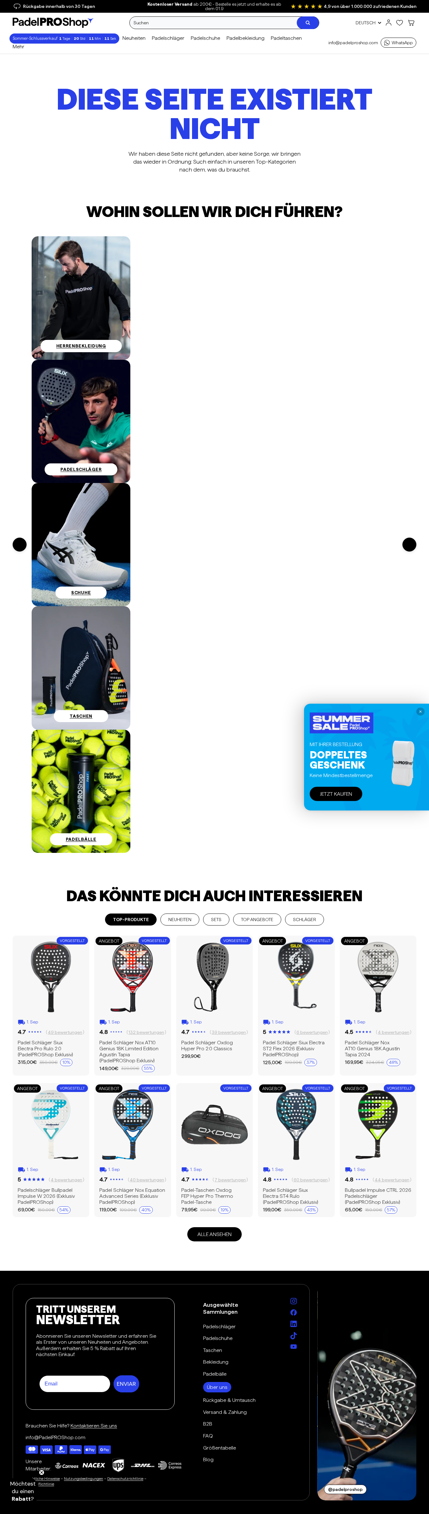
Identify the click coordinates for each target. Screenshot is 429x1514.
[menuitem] (18, 47)
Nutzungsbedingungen (83, 1478)
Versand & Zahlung (225, 1412)
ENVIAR (126, 1384)
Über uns (217, 1387)
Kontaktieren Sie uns (94, 1425)
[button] (22, 1491)
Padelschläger (219, 1326)
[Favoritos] (399, 23)
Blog (208, 1459)
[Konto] (388, 23)
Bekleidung (215, 1362)
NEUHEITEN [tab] (179, 919)
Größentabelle (219, 1448)
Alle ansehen (214, 1234)
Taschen (212, 1350)
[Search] (308, 22)
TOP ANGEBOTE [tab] (257, 919)
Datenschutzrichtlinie (125, 1478)
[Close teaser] (41, 1472)
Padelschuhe (218, 1338)
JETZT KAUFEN (336, 793)
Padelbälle (215, 1374)
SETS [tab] (216, 919)
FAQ (208, 1436)
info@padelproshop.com (353, 42)
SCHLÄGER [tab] (304, 919)
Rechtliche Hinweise (43, 1478)
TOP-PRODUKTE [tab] (131, 919)
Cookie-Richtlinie (40, 1484)
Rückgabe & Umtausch (229, 1400)
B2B (207, 1424)
